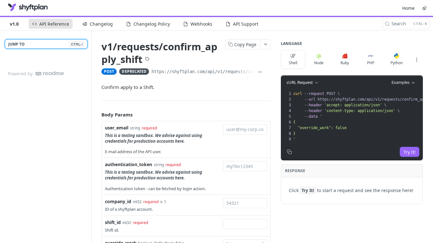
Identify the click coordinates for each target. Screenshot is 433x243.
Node (319, 62)
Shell (293, 62)
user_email (116, 128)
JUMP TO (45, 44)
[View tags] (147, 60)
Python (397, 62)
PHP (370, 62)
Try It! (410, 152)
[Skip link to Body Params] (97, 114)
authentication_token (128, 164)
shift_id (113, 222)
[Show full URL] (260, 72)
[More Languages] (416, 59)
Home (408, 8)
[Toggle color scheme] (425, 8)
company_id (118, 201)
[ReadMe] (50, 73)
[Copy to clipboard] (268, 72)
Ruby (344, 62)
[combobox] (245, 129)
